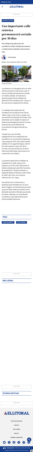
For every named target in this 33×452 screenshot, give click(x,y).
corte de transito (8, 222)
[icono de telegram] (23, 442)
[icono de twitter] (9, 442)
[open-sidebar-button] (2, 7)
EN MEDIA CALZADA (8, 20)
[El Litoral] (16, 6)
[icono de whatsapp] (18, 442)
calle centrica (21, 222)
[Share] (29, 440)
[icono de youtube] (4, 442)
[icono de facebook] (14, 442)
